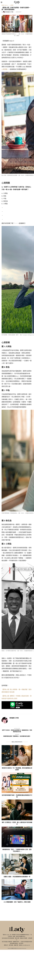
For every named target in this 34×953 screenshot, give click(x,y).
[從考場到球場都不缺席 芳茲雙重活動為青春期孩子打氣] (17, 782)
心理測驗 (4, 69)
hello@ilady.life (26, 945)
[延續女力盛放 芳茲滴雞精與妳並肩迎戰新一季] (17, 864)
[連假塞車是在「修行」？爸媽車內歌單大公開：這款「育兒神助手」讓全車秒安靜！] (17, 837)
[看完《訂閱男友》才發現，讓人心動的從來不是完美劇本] (17, 810)
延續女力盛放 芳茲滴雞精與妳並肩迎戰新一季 (17, 876)
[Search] (32, 2)
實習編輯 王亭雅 (14, 718)
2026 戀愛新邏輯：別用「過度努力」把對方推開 (17, 902)
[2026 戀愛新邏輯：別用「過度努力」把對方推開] (17, 889)
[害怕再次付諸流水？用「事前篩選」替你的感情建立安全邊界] (17, 755)
